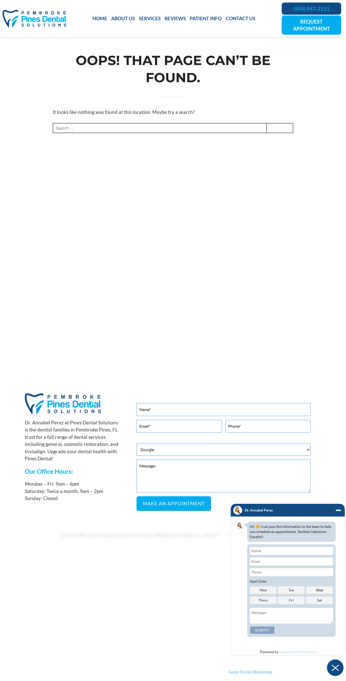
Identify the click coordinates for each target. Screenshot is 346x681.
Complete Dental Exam (193, 599)
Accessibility (176, 660)
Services (150, 18)
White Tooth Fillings (190, 646)
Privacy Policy (149, 660)
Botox (26, 599)
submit (262, 630)
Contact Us (240, 18)
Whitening (30, 614)
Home (99, 18)
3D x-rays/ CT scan (189, 591)
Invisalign (29, 607)
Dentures (181, 614)
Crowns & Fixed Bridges (194, 607)
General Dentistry (36, 623)
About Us (123, 18)
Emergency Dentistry (191, 623)
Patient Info (206, 18)
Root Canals (183, 638)
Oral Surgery (32, 630)
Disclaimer (200, 660)
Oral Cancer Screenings (193, 630)
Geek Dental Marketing (297, 652)
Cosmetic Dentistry (38, 591)
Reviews (175, 18)
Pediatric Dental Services (42, 638)
